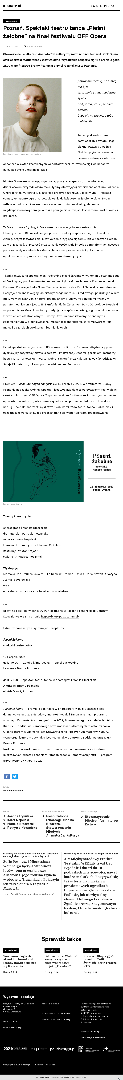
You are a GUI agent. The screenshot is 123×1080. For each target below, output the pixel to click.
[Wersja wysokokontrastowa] (100, 6)
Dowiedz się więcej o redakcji (56, 1019)
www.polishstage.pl (12, 1027)
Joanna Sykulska (20, 816)
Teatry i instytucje (89, 811)
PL (105, 6)
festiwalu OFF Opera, (104, 54)
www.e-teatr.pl (10, 1021)
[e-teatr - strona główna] (12, 6)
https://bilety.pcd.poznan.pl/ (60, 616)
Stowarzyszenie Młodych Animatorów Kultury (102, 820)
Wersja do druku (34, 46)
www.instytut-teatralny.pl (93, 1037)
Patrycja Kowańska (22, 828)
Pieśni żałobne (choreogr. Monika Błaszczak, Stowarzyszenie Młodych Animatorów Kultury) (62, 825)
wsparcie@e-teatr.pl (90, 1031)
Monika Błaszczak (21, 824)
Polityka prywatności (45, 1065)
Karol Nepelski (18, 820)
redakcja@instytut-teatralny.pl (56, 1013)
